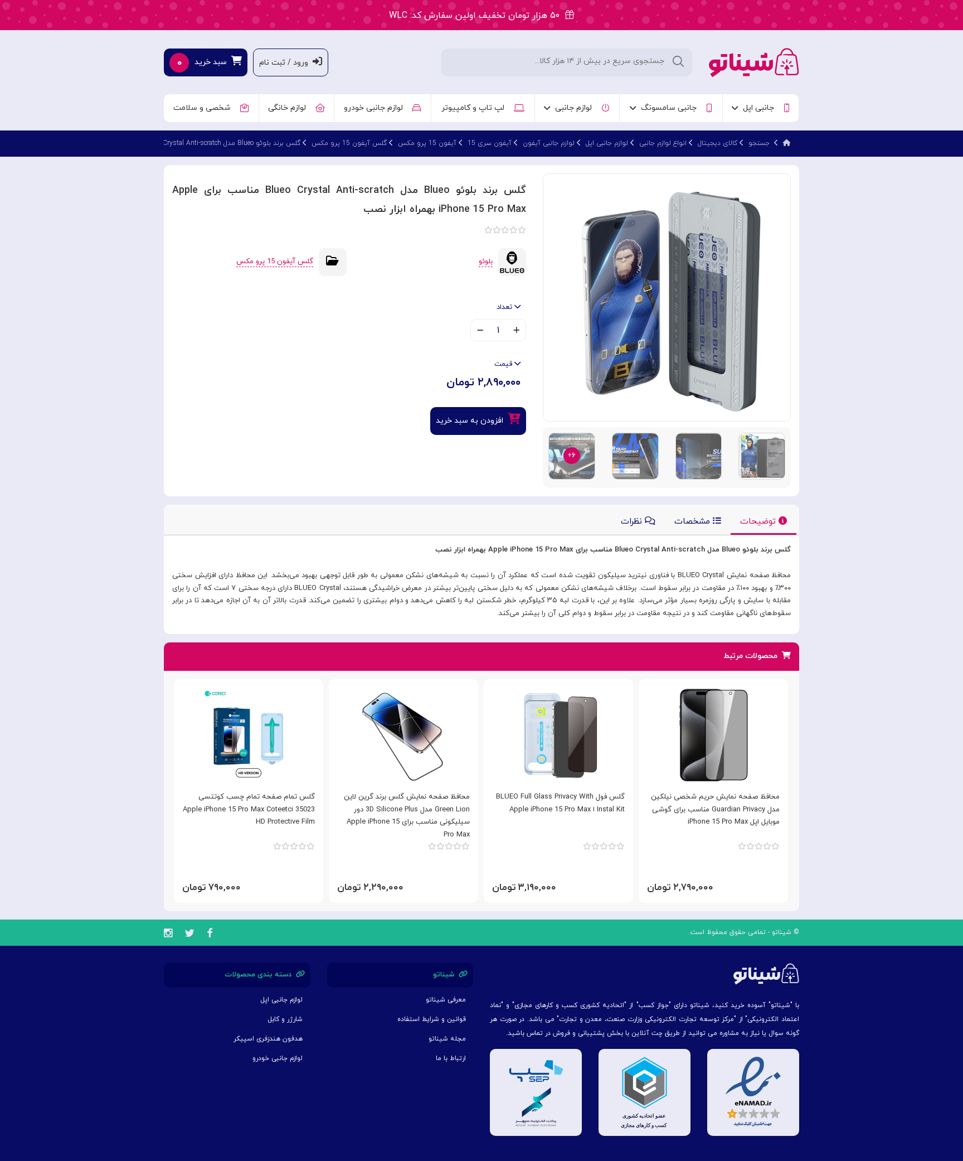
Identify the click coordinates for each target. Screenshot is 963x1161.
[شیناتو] (754, 61)
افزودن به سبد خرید (472, 420)
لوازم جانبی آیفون (549, 143)
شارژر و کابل (285, 1019)
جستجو (759, 143)
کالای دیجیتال (717, 143)
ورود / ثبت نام (286, 62)
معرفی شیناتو (446, 999)
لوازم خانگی (289, 108)
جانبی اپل (761, 108)
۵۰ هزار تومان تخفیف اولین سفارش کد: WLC (477, 15)
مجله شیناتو (447, 1038)
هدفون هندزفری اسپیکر (268, 1038)
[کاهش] (480, 331)
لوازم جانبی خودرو (375, 108)
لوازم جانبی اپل (607, 143)
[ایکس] (189, 935)
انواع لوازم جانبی (663, 143)
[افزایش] (516, 331)
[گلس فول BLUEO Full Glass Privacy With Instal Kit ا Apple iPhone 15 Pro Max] (558, 735)
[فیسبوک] (209, 935)
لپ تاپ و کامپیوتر (475, 108)
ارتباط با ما (451, 1058)
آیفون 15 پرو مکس (427, 143)
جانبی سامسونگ (671, 108)
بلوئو (486, 262)
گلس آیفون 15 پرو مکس (349, 143)
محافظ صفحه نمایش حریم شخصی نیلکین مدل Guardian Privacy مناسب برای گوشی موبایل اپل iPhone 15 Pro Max (715, 810)
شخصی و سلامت (204, 108)
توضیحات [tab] (759, 522)
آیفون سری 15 (490, 143)
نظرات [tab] (633, 522)
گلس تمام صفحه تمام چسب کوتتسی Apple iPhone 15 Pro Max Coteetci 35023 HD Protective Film (249, 810)
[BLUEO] (512, 262)
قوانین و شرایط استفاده (431, 1019)
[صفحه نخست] (787, 143)
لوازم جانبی (575, 108)
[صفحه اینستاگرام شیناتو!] (168, 935)
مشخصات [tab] (693, 522)
